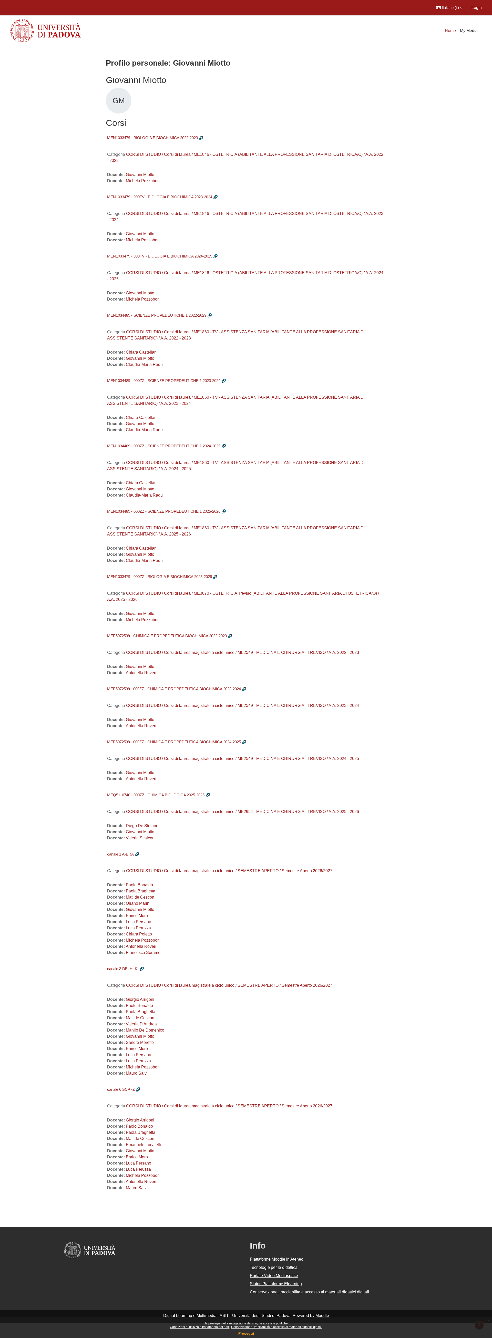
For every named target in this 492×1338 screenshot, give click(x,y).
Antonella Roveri (141, 673)
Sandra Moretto (140, 1042)
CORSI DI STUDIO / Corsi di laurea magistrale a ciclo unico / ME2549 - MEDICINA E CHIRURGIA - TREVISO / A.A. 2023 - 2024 (242, 705)
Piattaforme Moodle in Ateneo (276, 1259)
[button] (449, 7)
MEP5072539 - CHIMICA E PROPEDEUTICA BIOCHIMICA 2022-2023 (167, 636)
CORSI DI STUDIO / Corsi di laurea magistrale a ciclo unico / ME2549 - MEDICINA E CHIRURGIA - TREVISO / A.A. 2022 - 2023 (242, 652)
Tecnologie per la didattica (274, 1267)
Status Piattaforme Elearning (276, 1284)
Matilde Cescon (140, 897)
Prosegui (246, 1333)
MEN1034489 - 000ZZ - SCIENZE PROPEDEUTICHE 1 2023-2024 (163, 380)
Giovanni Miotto (140, 174)
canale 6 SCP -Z (121, 1089)
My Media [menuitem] (469, 30)
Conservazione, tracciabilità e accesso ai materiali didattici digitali (276, 1327)
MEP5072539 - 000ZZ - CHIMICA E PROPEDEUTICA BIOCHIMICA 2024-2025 (174, 742)
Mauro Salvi (137, 1073)
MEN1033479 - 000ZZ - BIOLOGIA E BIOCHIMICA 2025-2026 (159, 576)
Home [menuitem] (450, 30)
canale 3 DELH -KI (122, 968)
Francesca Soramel (143, 952)
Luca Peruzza (138, 928)
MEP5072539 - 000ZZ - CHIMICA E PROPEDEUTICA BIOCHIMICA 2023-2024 (174, 689)
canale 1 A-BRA (120, 854)
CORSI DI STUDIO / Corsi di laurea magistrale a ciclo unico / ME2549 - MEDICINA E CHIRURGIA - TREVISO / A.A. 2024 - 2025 (242, 758)
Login (476, 7)
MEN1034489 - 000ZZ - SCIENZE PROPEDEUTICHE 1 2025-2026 (163, 511)
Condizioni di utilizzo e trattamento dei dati (200, 1327)
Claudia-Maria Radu (144, 364)
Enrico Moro (137, 915)
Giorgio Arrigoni (140, 999)
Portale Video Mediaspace (274, 1275)
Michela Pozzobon (143, 181)
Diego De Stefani (141, 826)
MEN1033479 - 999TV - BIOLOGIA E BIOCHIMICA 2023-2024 (159, 197)
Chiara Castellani (142, 352)
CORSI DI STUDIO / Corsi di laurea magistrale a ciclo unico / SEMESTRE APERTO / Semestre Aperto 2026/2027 (229, 871)
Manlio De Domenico (145, 1030)
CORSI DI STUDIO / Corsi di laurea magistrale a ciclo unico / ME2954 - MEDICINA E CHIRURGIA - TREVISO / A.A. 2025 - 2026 (242, 811)
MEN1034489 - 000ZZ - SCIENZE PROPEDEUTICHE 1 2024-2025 (163, 446)
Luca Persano (138, 922)
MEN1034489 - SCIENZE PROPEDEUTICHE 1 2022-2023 (156, 315)
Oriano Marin (137, 903)
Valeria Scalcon (140, 838)
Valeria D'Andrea (141, 1024)
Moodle (322, 1315)
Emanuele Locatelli (143, 1145)
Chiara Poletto (139, 934)
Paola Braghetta (140, 891)
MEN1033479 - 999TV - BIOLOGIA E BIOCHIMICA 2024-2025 (159, 256)
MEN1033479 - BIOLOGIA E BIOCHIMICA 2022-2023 (152, 138)
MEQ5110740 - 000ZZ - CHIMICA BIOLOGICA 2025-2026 (155, 795)
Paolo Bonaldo (139, 885)
